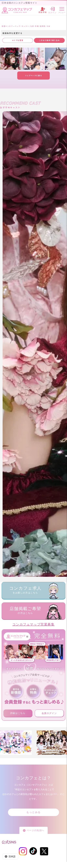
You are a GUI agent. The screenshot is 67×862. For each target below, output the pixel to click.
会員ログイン (49, 713)
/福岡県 (42, 26)
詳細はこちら (18, 713)
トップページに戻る (33, 75)
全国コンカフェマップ (11, 26)
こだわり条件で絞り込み (49, 40)
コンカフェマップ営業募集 (33, 624)
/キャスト (24, 26)
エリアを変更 (17, 40)
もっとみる (33, 812)
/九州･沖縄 (34, 26)
